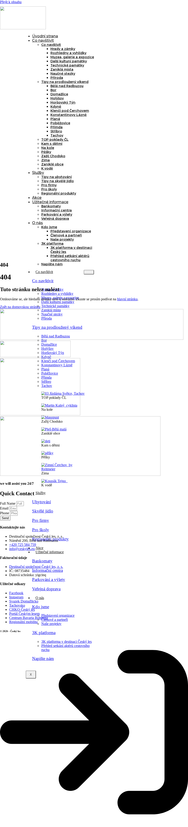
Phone (5, 513)
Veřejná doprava (55, 218)
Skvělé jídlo (42, 511)
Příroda (56, 78)
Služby (38, 172)
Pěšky (46, 152)
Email (4, 508)
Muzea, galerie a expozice (72, 57)
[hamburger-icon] (89, 272)
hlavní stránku (127, 299)
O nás (37, 223)
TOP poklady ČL (55, 139)
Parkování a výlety (56, 214)
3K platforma (52, 243)
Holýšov (57, 98)
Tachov (56, 135)
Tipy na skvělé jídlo (57, 181)
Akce (36, 197)
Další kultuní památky (68, 61)
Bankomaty (51, 206)
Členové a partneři (66, 235)
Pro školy (49, 189)
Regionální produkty (58, 193)
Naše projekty (62, 239)
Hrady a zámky (62, 49)
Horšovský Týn (62, 102)
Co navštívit (43, 40)
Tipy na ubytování (56, 177)
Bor (53, 90)
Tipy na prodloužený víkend (64, 82)
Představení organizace (70, 231)
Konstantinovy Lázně (68, 115)
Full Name (8, 503)
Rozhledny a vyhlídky (68, 53)
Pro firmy (49, 185)
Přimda (56, 127)
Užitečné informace (50, 202)
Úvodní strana (45, 36)
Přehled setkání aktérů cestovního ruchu (69, 258)
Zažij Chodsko (53, 156)
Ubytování (41, 501)
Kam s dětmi (51, 144)
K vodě (47, 168)
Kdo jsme (49, 227)
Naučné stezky (62, 73)
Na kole (47, 148)
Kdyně (55, 106)
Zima (45, 160)
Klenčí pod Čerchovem (69, 111)
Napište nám (52, 264)
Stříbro (56, 131)
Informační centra (56, 210)
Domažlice (59, 94)
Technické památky (67, 65)
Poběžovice (60, 123)
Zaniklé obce (52, 164)
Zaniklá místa (61, 69)
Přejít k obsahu (11, 2)
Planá (55, 119)
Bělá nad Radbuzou (66, 86)
